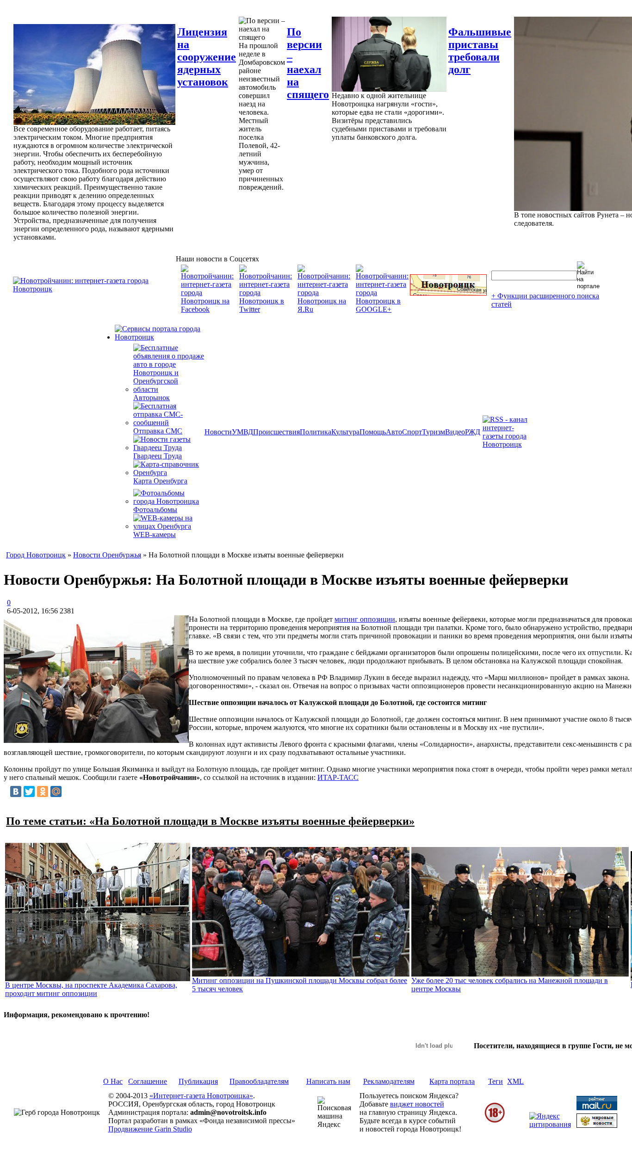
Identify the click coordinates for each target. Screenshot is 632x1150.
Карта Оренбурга (160, 481)
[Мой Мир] (56, 791)
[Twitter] (29, 791)
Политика (315, 432)
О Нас (113, 1081)
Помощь (372, 432)
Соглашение (147, 1081)
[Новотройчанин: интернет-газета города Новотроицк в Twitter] (265, 309)
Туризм (433, 432)
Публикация (198, 1081)
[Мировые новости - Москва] (596, 1125)
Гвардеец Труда (157, 456)
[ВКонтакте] (15, 791)
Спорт (412, 432)
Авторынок (151, 398)
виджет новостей (417, 1104)
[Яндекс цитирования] (550, 1124)
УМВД (242, 432)
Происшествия (276, 432)
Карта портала (452, 1081)
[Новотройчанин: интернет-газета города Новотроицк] (94, 289)
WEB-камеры (154, 534)
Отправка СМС (157, 431)
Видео (455, 432)
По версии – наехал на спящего (308, 63)
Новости (218, 432)
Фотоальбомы (155, 509)
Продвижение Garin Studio (150, 1129)
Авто (394, 432)
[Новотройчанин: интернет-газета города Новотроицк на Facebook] (207, 309)
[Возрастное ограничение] (494, 1121)
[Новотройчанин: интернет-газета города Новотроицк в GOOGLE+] (382, 309)
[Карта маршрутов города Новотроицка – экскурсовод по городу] (448, 293)
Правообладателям (259, 1081)
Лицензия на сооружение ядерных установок (206, 57)
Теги (495, 1081)
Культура (345, 432)
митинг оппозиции (365, 619)
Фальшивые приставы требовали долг (479, 50)
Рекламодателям (389, 1081)
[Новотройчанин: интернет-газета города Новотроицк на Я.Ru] (323, 309)
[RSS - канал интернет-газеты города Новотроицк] (508, 444)
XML (515, 1081)
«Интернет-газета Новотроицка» (201, 1096)
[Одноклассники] (42, 791)
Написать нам (328, 1081)
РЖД (472, 432)
